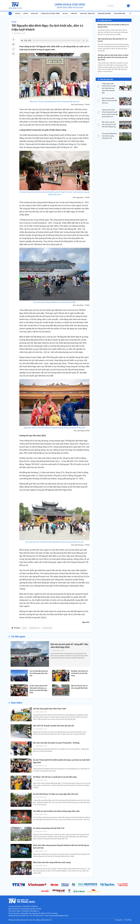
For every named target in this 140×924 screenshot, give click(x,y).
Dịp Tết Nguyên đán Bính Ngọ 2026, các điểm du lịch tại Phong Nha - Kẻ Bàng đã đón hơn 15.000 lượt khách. (61, 750)
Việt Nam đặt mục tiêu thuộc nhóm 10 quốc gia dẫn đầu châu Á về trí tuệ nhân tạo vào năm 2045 (113, 57)
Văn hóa (74, 13)
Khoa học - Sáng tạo (87, 13)
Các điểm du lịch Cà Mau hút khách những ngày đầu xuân (56, 811)
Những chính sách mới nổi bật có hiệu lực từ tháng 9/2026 (113, 26)
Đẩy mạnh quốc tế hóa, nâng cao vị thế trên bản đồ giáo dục (109, 124)
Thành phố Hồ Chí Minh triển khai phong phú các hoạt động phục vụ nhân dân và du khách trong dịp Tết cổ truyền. (61, 770)
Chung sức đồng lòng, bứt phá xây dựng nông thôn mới (109, 136)
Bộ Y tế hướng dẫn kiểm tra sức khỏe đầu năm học (109, 100)
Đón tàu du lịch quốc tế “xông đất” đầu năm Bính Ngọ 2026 (69, 645)
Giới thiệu (128, 920)
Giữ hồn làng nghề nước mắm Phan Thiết (49, 708)
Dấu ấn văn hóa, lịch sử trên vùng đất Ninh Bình (79, 687)
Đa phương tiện (119, 13)
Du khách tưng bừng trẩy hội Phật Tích (48, 828)
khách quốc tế (47, 628)
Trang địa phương (104, 13)
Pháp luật (34, 13)
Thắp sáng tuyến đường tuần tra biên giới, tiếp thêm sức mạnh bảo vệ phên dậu (109, 88)
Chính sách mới (105, 20)
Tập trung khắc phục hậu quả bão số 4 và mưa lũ (112, 40)
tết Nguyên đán (34, 628)
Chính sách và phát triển (50, 13)
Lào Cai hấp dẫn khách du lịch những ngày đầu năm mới (39, 673)
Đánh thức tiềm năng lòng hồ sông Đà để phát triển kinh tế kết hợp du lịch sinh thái (61, 846)
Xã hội (25, 13)
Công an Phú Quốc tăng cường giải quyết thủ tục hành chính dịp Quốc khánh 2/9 (110, 113)
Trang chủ (118, 920)
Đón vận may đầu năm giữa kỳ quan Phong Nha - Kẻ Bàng (56, 743)
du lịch (24, 628)
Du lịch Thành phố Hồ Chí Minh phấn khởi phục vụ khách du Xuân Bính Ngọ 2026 (38, 689)
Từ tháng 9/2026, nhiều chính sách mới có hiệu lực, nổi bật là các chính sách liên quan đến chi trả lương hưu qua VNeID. (113, 32)
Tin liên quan (18, 636)
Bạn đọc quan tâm (106, 79)
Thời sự (17, 13)
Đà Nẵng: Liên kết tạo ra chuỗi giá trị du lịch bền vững (79, 673)
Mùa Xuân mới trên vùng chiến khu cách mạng (52, 862)
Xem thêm (16, 702)
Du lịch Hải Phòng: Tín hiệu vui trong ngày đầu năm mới (55, 794)
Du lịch (65, 13)
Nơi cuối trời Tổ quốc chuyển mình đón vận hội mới (53, 725)
